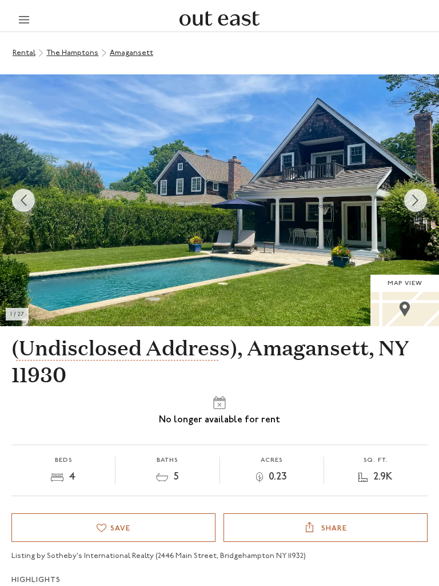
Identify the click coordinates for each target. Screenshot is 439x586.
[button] (219, 200)
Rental (24, 53)
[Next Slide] (415, 200)
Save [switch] (120, 528)
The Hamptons (72, 53)
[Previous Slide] (23, 200)
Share (333, 528)
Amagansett (131, 53)
